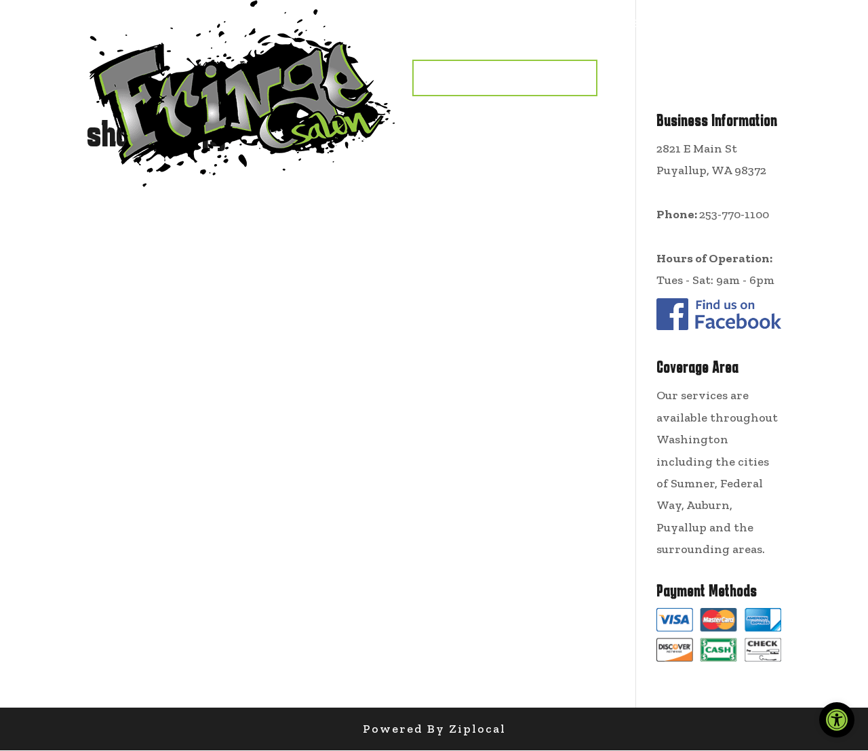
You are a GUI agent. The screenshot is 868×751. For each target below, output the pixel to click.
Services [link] (512, 24)
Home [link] (434, 24)
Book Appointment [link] (505, 77)
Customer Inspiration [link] (662, 24)
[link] (836, 719)
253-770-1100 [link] (734, 214)
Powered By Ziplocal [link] (434, 728)
